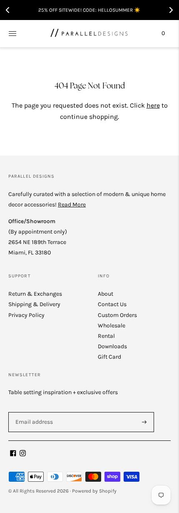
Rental (106, 335)
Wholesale (111, 325)
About (105, 293)
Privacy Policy (26, 315)
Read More (72, 204)
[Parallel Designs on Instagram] (23, 454)
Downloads (112, 346)
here (153, 105)
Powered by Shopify (94, 491)
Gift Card (109, 356)
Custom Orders (117, 315)
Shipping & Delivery (34, 304)
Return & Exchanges (35, 293)
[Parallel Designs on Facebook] (13, 454)
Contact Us (112, 304)
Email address (33, 412)
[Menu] (12, 33)
